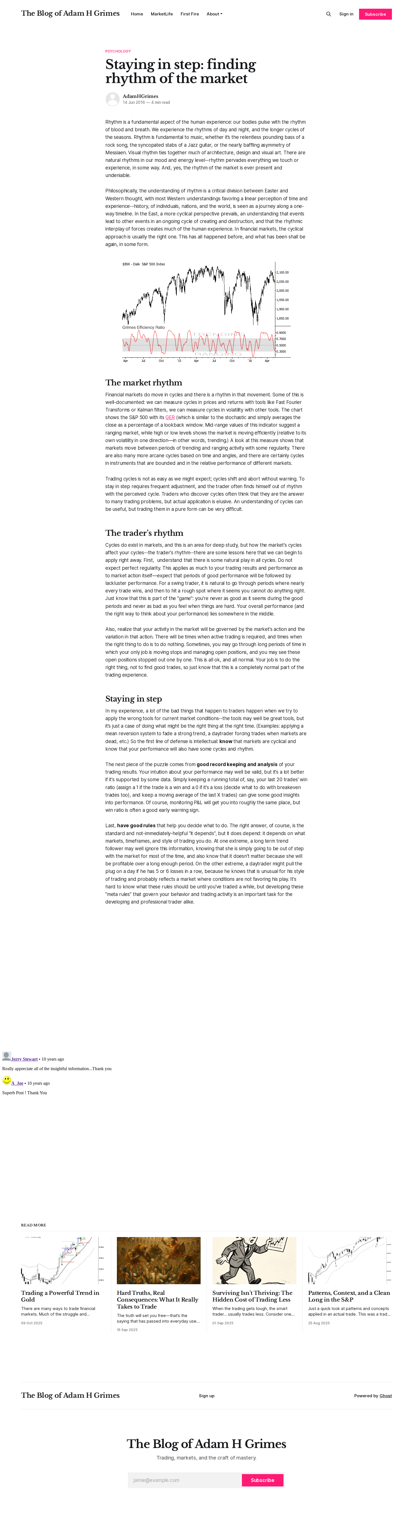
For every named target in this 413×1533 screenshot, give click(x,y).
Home (137, 14)
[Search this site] (328, 14)
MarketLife (162, 14)
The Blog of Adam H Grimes (70, 13)
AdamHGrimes (140, 96)
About (213, 14)
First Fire (190, 14)
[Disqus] (206, 976)
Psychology (118, 51)
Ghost (386, 1395)
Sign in (346, 14)
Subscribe (375, 14)
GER (170, 417)
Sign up (206, 1395)
